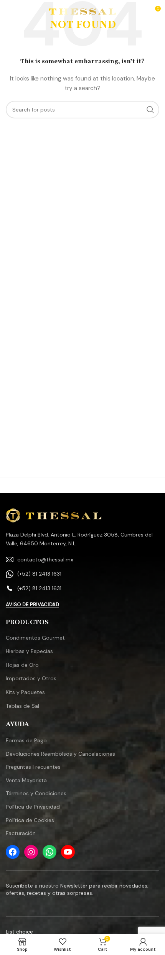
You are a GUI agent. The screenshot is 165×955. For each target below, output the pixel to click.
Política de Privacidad (33, 806)
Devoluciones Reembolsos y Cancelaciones (60, 753)
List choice (19, 931)
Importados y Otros (31, 678)
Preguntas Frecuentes (33, 766)
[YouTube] (68, 852)
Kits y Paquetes (25, 692)
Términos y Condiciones (36, 793)
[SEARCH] (150, 109)
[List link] (82, 559)
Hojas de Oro (22, 664)
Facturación (21, 833)
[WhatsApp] (49, 852)
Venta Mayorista (26, 780)
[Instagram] (31, 852)
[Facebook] (13, 852)
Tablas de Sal (22, 705)
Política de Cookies (30, 820)
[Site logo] (82, 11)
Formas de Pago (26, 740)
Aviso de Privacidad (32, 605)
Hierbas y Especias (29, 651)
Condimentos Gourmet (35, 637)
